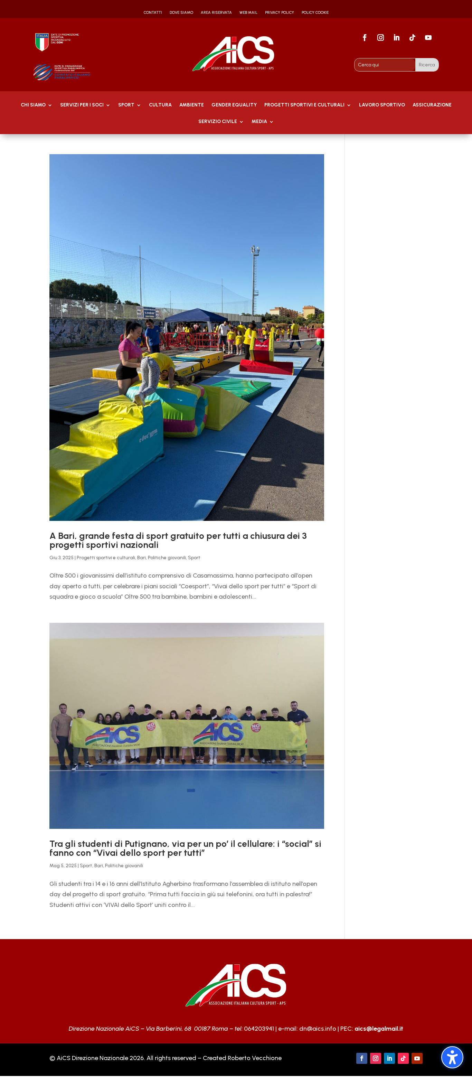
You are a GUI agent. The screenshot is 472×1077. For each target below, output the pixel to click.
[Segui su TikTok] (412, 37)
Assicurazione (432, 105)
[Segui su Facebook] (364, 37)
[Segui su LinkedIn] (396, 37)
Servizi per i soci (82, 105)
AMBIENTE (191, 105)
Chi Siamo (33, 105)
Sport (126, 105)
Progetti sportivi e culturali (106, 558)
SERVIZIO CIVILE (217, 121)
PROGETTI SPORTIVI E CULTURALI (304, 105)
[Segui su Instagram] (380, 37)
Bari (141, 558)
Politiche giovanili (167, 558)
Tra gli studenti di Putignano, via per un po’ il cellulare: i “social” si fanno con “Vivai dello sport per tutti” (185, 848)
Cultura (160, 105)
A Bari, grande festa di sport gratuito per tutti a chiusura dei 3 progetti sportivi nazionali (178, 540)
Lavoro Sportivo (382, 105)
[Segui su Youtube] (428, 37)
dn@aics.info (317, 1028)
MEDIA (259, 121)
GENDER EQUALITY (234, 105)
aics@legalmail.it (379, 1028)
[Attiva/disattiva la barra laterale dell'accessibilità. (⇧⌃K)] (452, 1057)
